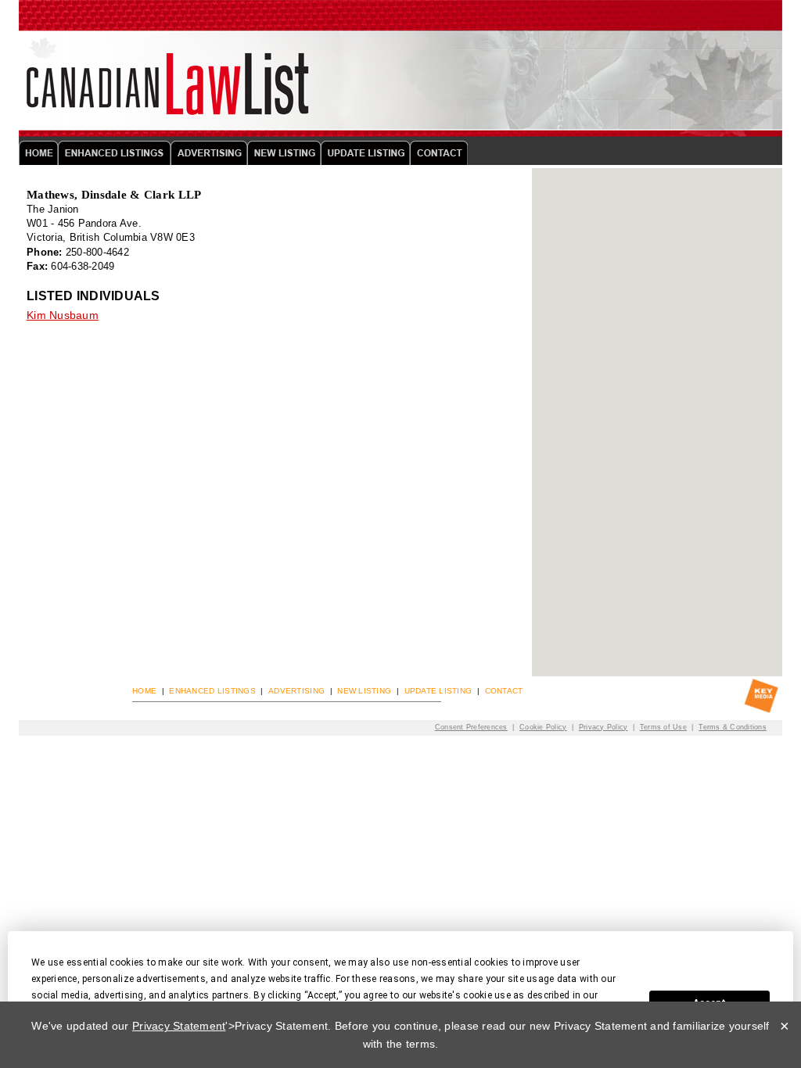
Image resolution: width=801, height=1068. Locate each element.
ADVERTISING (296, 690)
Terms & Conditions (733, 726)
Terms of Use (663, 726)
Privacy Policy (603, 726)
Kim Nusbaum (63, 315)
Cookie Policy (542, 726)
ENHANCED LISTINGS (212, 690)
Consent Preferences (471, 726)
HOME (144, 690)
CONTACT (504, 690)
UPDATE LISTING (438, 690)
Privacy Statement (178, 1026)
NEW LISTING (364, 690)
